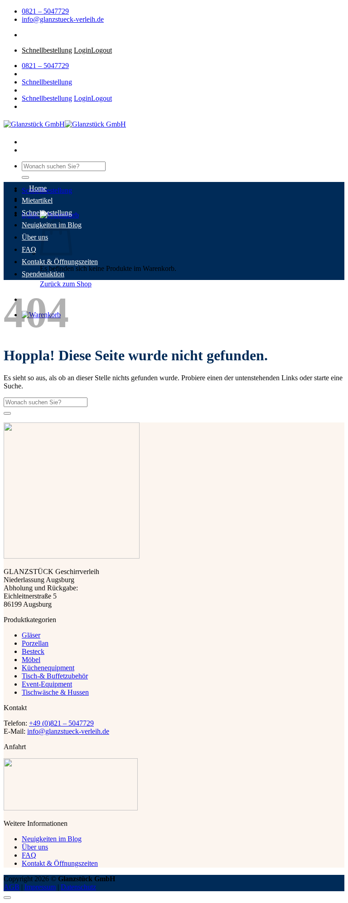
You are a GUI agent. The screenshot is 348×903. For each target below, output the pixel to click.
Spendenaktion (43, 274)
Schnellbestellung (47, 50)
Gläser (31, 635)
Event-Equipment (47, 684)
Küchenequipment (48, 668)
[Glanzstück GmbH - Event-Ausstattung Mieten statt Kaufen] (65, 124)
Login (82, 50)
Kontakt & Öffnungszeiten (60, 261)
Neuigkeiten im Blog (52, 839)
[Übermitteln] (25, 177)
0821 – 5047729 (45, 11)
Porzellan (35, 643)
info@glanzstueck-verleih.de (63, 19)
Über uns (35, 237)
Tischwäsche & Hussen (55, 692)
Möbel (31, 659)
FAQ (29, 249)
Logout (101, 50)
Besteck (33, 651)
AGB (11, 887)
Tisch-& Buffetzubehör (55, 676)
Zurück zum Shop (66, 284)
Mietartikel (37, 200)
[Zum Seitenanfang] (7, 897)
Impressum (40, 887)
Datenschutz (78, 887)
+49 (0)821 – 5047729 (61, 723)
